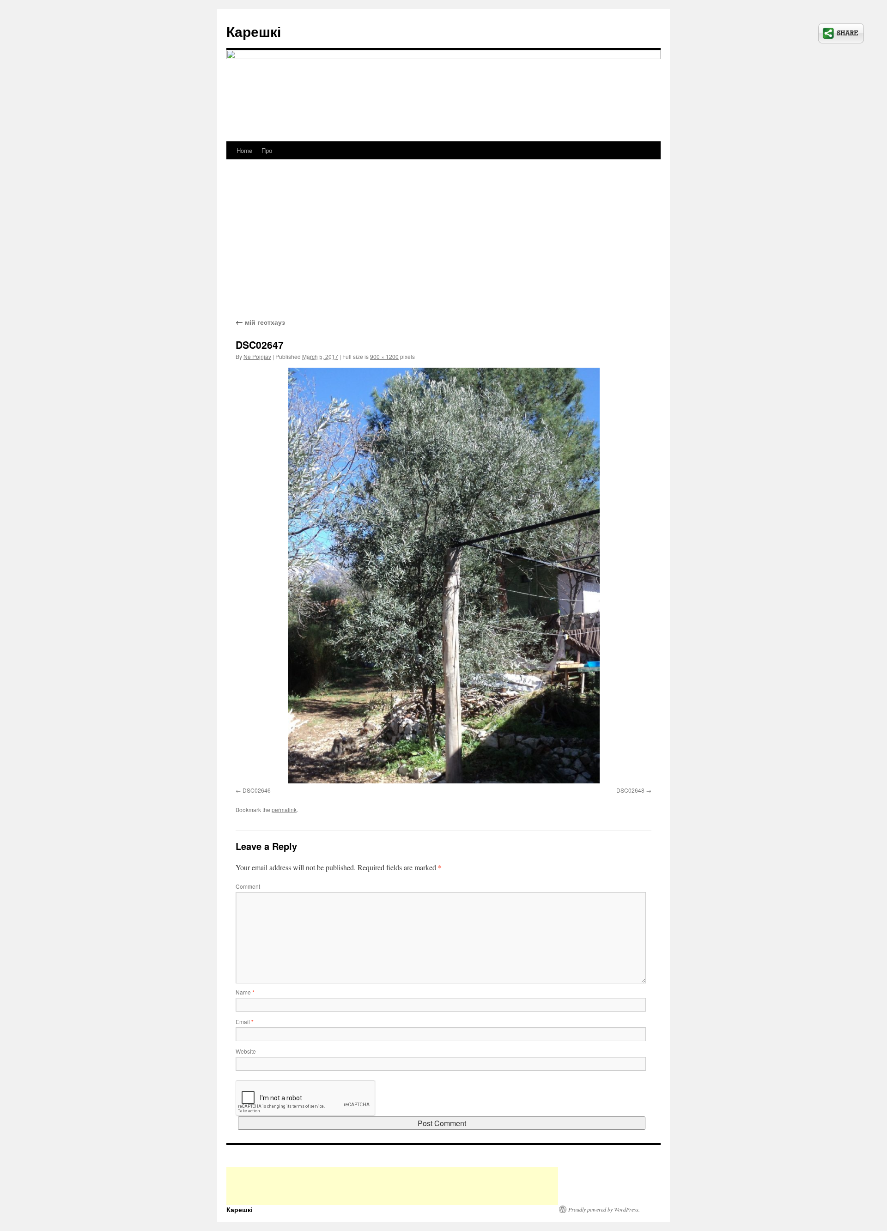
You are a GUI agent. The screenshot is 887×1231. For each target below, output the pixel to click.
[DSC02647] (443, 575)
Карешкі (253, 31)
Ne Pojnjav (257, 356)
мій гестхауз (260, 322)
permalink (284, 809)
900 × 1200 (384, 356)
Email (245, 1021)
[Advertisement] (443, 247)
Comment (248, 886)
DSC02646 (257, 790)
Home (244, 150)
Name (245, 992)
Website (246, 1051)
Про (266, 150)
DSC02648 (630, 790)
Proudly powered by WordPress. (604, 1209)
